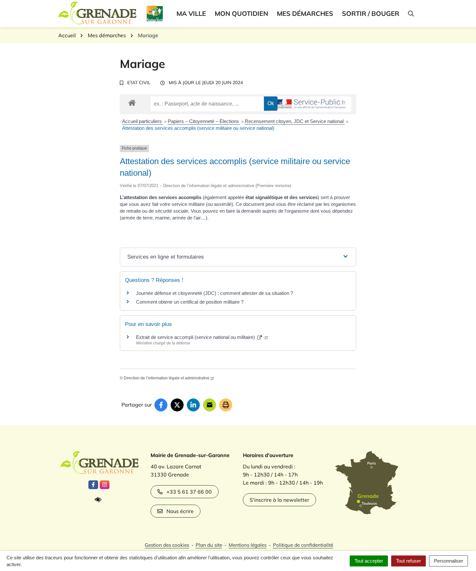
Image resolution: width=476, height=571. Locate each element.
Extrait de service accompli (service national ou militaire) (196, 337)
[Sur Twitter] (177, 404)
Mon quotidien (241, 13)
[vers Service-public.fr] (310, 104)
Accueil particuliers (142, 121)
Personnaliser (448, 561)
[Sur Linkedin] (193, 404)
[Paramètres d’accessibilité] (100, 500)
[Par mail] (209, 404)
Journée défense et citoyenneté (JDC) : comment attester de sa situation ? (214, 293)
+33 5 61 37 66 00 (189, 491)
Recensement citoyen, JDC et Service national (295, 121)
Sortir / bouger (370, 13)
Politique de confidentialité (303, 545)
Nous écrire (180, 511)
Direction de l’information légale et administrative (167, 378)
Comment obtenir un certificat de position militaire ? (190, 302)
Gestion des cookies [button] (167, 545)
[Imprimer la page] (225, 404)
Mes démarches (305, 13)
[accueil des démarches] (132, 101)
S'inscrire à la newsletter (279, 500)
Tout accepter (369, 561)
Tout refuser (408, 561)
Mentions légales (247, 545)
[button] (410, 13)
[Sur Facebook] (160, 404)
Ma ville (191, 13)
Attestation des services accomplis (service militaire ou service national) (198, 128)
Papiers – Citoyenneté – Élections (204, 121)
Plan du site (209, 545)
